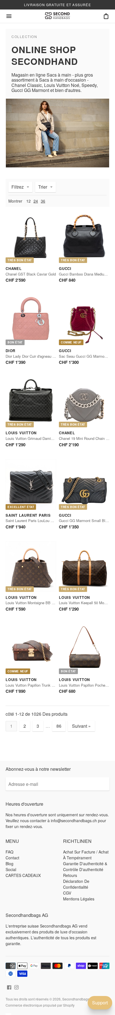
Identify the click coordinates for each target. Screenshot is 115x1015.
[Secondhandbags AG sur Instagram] (16, 986)
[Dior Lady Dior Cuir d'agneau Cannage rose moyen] (31, 320)
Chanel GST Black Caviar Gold (31, 274)
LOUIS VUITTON (21, 432)
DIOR (10, 350)
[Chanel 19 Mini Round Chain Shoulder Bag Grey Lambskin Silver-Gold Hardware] (84, 402)
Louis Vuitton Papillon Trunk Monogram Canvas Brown (49, 685)
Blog (9, 863)
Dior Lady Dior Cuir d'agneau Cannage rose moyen (46, 356)
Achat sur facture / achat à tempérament (86, 854)
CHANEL (14, 268)
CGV (67, 893)
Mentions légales (78, 899)
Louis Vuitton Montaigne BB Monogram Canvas (44, 602)
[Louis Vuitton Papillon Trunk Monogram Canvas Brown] (31, 648)
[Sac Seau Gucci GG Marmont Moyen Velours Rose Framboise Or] (84, 320)
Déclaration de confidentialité (76, 884)
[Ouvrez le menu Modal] (9, 16)
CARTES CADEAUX (23, 875)
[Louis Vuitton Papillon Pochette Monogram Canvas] (84, 648)
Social (11, 869)
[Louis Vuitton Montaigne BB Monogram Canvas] (31, 566)
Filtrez (17, 187)
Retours (70, 875)
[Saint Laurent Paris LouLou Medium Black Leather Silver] (31, 484)
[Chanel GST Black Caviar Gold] (31, 237)
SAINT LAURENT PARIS (28, 515)
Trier (42, 187)
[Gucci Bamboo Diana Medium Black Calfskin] (84, 237)
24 (35, 201)
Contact (12, 857)
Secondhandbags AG (78, 999)
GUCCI (65, 268)
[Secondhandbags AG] (57, 16)
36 (43, 201)
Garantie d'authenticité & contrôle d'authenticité (85, 866)
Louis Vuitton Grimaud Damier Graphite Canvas (44, 438)
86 (58, 726)
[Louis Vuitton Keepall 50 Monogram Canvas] (84, 566)
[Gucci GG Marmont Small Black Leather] (84, 484)
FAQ (9, 852)
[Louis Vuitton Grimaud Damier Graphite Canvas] (31, 402)
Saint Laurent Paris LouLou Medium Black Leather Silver (51, 520)
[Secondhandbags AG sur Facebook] (9, 986)
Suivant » (81, 726)
